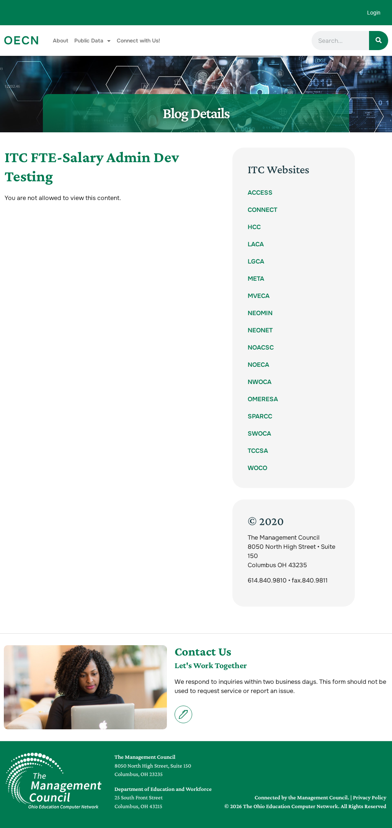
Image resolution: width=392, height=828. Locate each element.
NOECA (258, 365)
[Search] (378, 40)
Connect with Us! (138, 40)
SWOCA (259, 433)
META (256, 279)
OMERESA (263, 399)
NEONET (260, 330)
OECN (22, 40)
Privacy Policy (369, 797)
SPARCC (260, 416)
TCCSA (258, 451)
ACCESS (260, 193)
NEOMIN (260, 313)
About (60, 40)
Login (374, 13)
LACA (256, 244)
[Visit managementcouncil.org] (53, 781)
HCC (254, 227)
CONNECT (262, 210)
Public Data (88, 40)
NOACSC (261, 347)
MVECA (259, 296)
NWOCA (259, 382)
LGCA (256, 261)
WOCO (257, 468)
